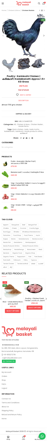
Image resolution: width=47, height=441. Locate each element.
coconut (23, 228)
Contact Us (9, 361)
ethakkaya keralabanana (31, 232)
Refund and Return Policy (12, 414)
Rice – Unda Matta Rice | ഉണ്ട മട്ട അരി (13, 303)
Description (23, 100)
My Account (6, 372)
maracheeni (31, 249)
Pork (30, 257)
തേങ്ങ (33, 264)
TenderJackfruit (22, 264)
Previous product (39, 10)
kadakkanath (9, 131)
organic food (17, 253)
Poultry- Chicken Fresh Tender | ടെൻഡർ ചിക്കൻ (34, 299)
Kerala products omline (11, 246)
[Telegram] (32, 138)
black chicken (17, 129)
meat (40, 249)
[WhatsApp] (29, 138)
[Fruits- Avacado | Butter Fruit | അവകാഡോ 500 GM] (5, 164)
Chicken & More (14, 10)
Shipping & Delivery (23, 114)
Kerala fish (7, 242)
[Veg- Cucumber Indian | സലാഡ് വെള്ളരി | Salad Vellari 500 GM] (5, 186)
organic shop (30, 253)
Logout (4, 388)
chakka (6, 228)
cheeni (14, 228)
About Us (5, 407)
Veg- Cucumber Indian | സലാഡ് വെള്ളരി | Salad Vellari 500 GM (28, 184)
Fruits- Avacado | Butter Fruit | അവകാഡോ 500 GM (23, 162)
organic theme (8, 257)
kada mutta (34, 129)
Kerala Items (24, 126)
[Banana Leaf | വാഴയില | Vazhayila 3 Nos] (5, 175)
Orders (4, 376)
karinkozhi (19, 131)
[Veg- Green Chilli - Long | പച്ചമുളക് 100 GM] (5, 207)
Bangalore (15, 225)
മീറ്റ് (11, 267)
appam (5, 225)
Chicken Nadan (28, 10)
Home (4, 10)
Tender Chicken (8, 264)
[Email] (26, 138)
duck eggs (6, 232)
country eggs (34, 228)
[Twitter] (23, 138)
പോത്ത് (40, 264)
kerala (13, 239)
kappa (5, 239)
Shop (4, 380)
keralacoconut (37, 239)
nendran (6, 253)
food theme (28, 235)
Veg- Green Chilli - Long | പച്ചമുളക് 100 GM (26, 206)
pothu (26, 260)
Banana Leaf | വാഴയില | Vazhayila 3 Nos (27, 172)
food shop (17, 235)
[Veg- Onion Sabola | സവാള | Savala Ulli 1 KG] (5, 196)
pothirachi (17, 260)
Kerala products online (33, 131)
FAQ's (4, 384)
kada (26, 129)
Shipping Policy (7, 410)
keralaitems (18, 242)
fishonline (6, 235)
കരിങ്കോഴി (23, 133)
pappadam (21, 257)
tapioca (34, 260)
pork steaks (38, 257)
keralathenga (19, 249)
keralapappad (30, 242)
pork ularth (6, 260)
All (15, 124)
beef (23, 225)
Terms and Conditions (10, 402)
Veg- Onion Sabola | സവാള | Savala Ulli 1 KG (27, 195)
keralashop (7, 249)
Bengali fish (32, 225)
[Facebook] (21, 138)
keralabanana (24, 239)
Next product (44, 10)
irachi (38, 235)
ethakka (16, 232)
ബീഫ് (5, 267)
